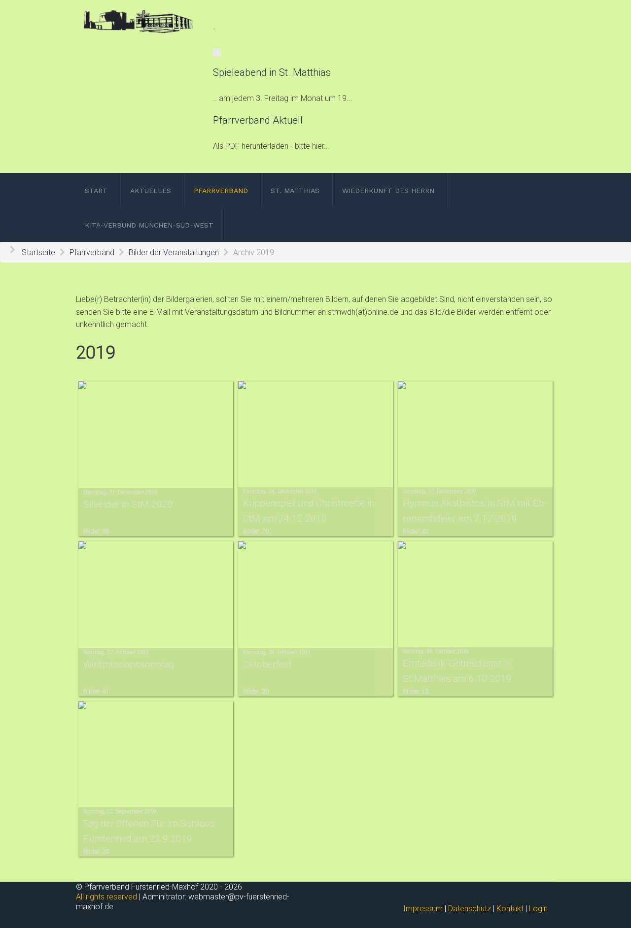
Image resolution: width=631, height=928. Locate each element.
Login (538, 908)
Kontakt (510, 908)
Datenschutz (469, 908)
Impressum (423, 908)
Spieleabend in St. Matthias (272, 72)
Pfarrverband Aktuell (258, 120)
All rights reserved (106, 896)
